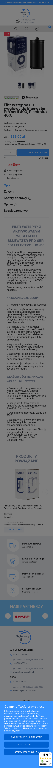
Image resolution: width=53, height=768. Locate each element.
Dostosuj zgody (27, 744)
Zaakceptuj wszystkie (27, 752)
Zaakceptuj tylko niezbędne (26, 737)
